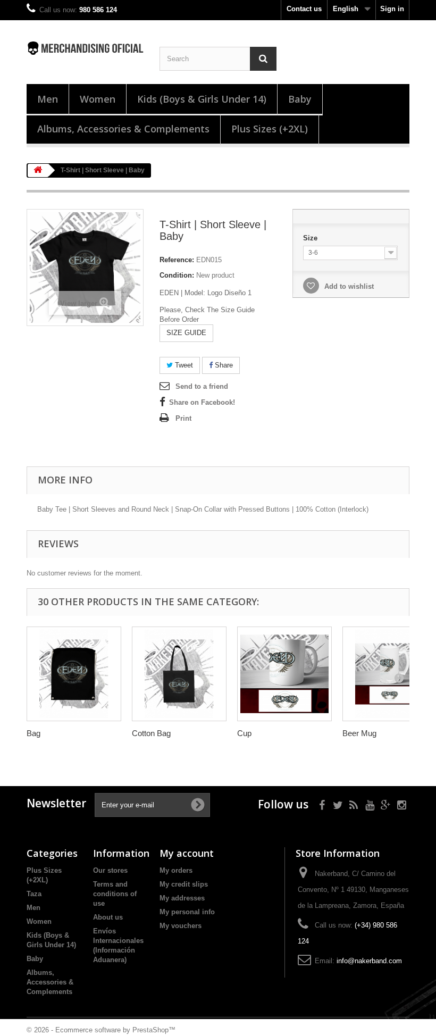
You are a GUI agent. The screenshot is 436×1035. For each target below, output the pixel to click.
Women (97, 99)
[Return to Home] (38, 170)
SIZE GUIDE (186, 333)
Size (311, 238)
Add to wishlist (348, 286)
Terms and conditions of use (115, 893)
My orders (176, 870)
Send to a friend (201, 386)
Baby (300, 99)
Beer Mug (359, 733)
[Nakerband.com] (85, 48)
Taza (34, 894)
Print (183, 418)
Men (47, 99)
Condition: (177, 275)
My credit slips (184, 884)
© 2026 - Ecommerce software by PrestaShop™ (101, 1030)
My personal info (187, 912)
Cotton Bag (151, 733)
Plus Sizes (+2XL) (269, 128)
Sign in (392, 9)
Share (223, 365)
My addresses (182, 898)
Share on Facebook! (202, 402)
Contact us (304, 9)
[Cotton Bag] (179, 674)
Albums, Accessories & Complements (123, 128)
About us (108, 917)
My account (187, 853)
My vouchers (181, 926)
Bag (33, 733)
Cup (244, 733)
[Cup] (284, 674)
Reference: (177, 260)
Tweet (183, 365)
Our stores (110, 870)
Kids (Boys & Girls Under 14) (201, 99)
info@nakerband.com (369, 961)
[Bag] (74, 674)
